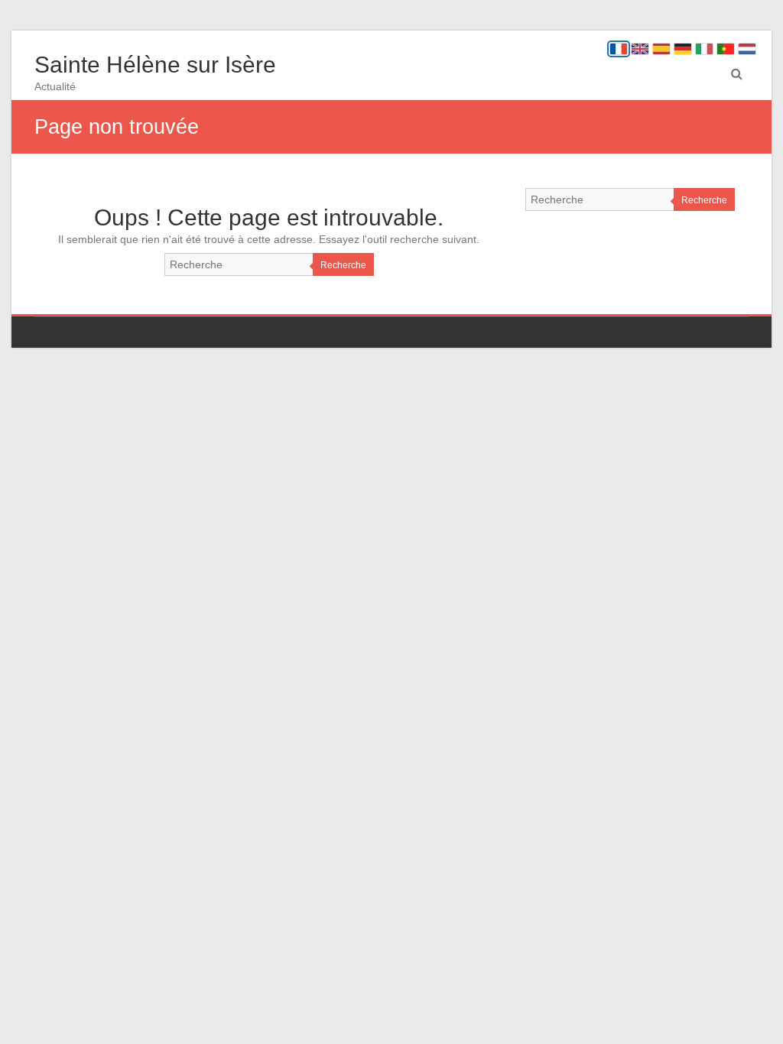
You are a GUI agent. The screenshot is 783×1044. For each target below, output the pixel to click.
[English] (640, 49)
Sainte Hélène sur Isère (155, 64)
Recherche (343, 265)
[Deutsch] (683, 49)
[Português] (725, 49)
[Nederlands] (747, 49)
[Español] (661, 49)
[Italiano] (704, 49)
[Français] (618, 49)
